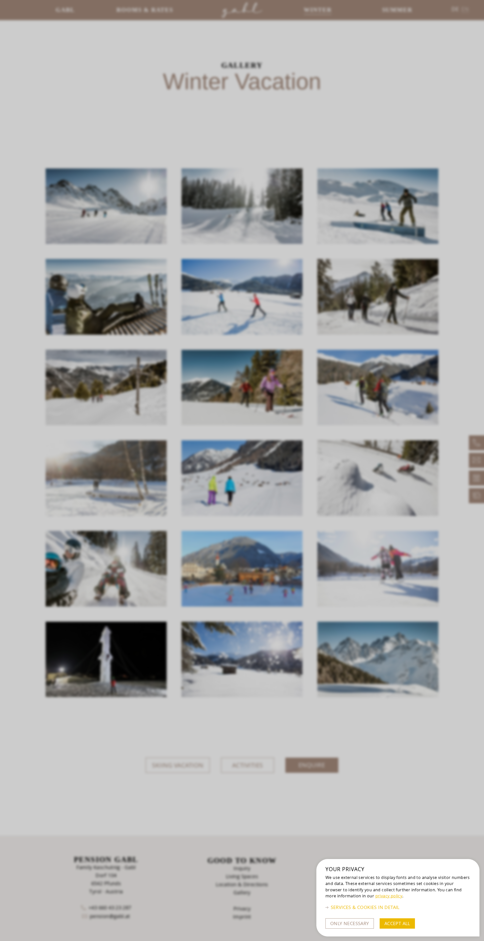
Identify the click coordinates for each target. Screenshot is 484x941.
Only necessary (349, 923)
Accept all (397, 923)
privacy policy (389, 896)
